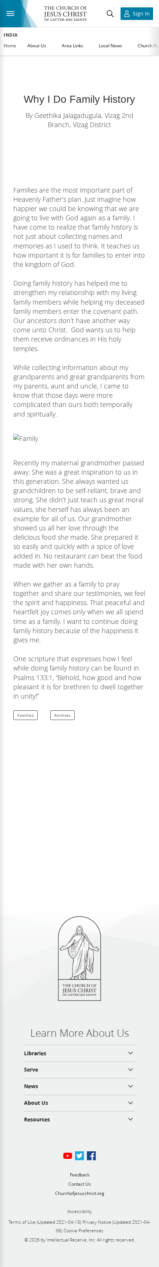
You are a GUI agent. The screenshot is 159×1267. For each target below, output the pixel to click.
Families (25, 715)
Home (10, 46)
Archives (62, 715)
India (11, 35)
